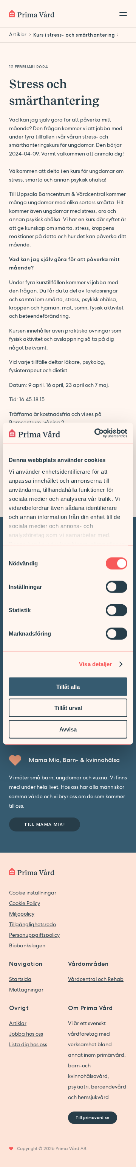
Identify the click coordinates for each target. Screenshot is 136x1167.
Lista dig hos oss (28, 1044)
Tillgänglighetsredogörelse (34, 924)
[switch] (116, 586)
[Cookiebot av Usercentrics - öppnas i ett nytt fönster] (96, 433)
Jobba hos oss (26, 1033)
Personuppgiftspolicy (34, 934)
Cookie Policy (24, 903)
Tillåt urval (68, 708)
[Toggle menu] (121, 14)
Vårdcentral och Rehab (96, 979)
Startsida (20, 979)
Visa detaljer (95, 664)
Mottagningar (26, 989)
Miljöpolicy (21, 913)
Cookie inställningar (32, 892)
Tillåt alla (68, 686)
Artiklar (17, 1023)
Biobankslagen (27, 945)
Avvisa (68, 729)
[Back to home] (31, 13)
